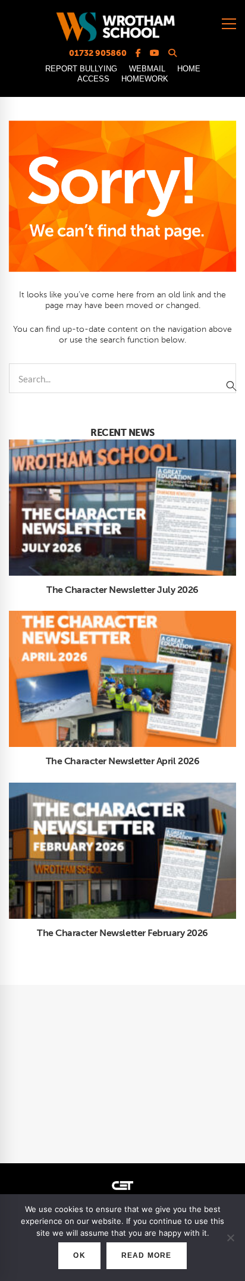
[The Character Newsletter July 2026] (122, 445)
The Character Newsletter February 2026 (122, 933)
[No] (230, 1238)
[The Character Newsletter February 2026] (122, 788)
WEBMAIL (147, 68)
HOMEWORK (144, 78)
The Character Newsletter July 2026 (122, 590)
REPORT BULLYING (81, 68)
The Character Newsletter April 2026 (122, 761)
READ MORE (146, 1255)
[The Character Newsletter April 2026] (122, 616)
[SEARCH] (231, 386)
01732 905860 (98, 53)
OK (79, 1255)
